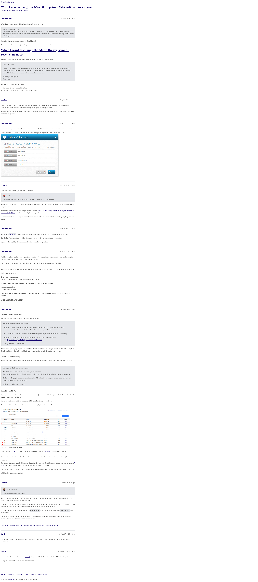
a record (27, 557)
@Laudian (12, 234)
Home (3, 574)
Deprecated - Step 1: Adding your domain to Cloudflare (24, 340)
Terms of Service (30, 574)
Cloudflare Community (8, 2)
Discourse (12, 579)
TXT (15, 451)
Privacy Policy (42, 574)
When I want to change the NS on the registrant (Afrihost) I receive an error (46, 7)
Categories (10, 574)
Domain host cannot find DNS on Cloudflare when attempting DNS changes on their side (29, 525)
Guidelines (19, 574)
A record (47, 451)
